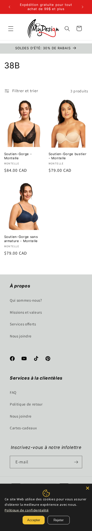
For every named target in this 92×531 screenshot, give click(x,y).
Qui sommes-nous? (26, 300)
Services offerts (23, 323)
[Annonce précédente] (9, 6)
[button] (11, 28)
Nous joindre (21, 335)
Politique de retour (26, 404)
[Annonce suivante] (82, 6)
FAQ (13, 392)
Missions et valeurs (26, 312)
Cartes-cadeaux (23, 427)
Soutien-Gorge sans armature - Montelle (21, 239)
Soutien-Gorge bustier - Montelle (68, 156)
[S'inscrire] (76, 462)
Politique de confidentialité (27, 510)
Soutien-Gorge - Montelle (18, 156)
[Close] (87, 488)
